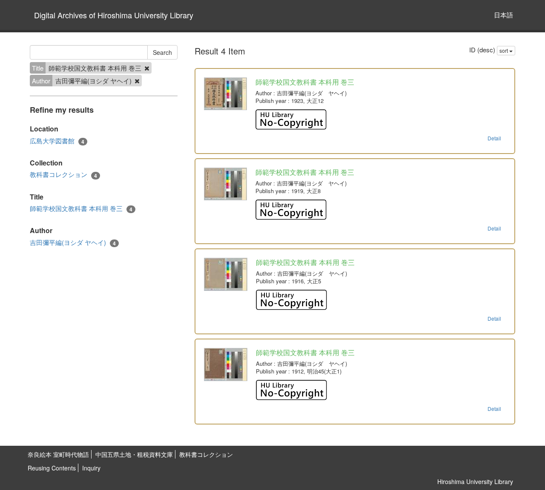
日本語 (503, 14)
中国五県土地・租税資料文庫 (134, 454)
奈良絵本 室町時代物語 (58, 454)
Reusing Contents (52, 468)
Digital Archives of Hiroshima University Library (113, 14)
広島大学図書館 (57, 140)
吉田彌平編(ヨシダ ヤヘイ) (73, 242)
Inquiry (91, 468)
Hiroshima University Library (475, 481)
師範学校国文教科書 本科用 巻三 (81, 208)
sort (504, 50)
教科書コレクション (63, 174)
